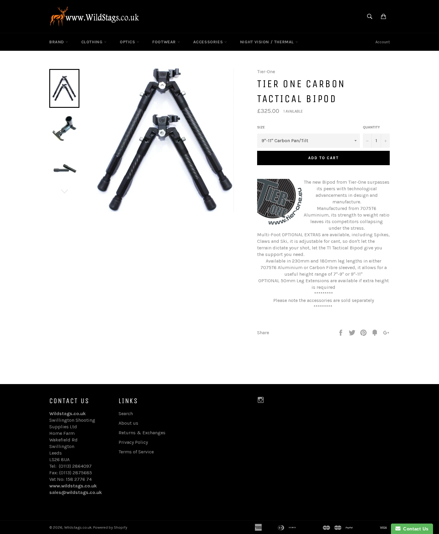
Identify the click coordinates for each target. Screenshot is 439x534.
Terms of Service (136, 452)
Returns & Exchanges (142, 432)
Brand (57, 41)
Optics (128, 41)
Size (261, 127)
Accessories (208, 41)
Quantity (371, 127)
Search (126, 413)
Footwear (164, 41)
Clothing (92, 41)
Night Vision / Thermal (267, 41)
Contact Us (414, 528)
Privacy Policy (133, 442)
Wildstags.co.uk (78, 527)
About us (128, 423)
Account (382, 42)
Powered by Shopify (110, 527)
